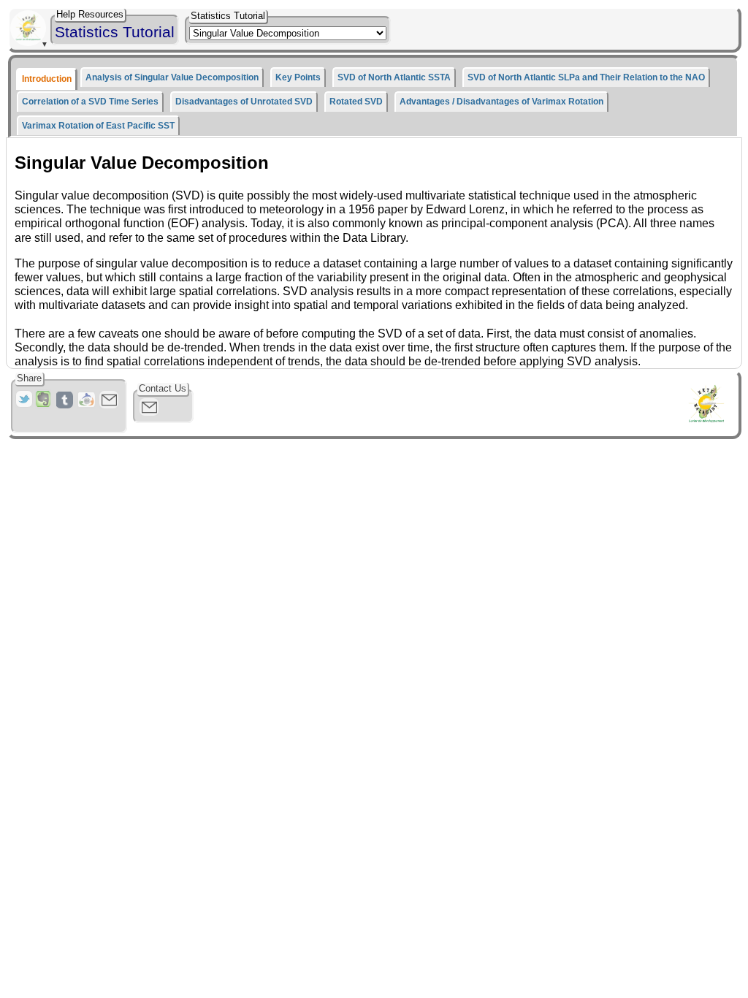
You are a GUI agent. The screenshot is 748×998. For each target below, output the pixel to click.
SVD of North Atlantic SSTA (394, 77)
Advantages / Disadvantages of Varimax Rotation (501, 101)
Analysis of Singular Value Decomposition (172, 77)
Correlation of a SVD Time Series (90, 101)
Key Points (298, 77)
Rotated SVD (356, 101)
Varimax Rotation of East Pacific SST (98, 126)
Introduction (47, 79)
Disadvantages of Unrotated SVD (244, 101)
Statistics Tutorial (115, 32)
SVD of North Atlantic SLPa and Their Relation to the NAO (586, 77)
